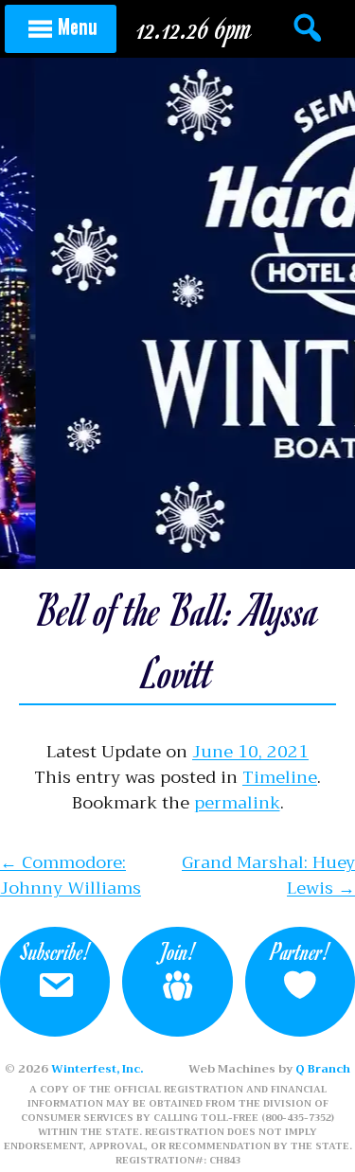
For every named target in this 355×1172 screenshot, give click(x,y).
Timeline (279, 777)
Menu (78, 25)
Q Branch (322, 1068)
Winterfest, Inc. (97, 1068)
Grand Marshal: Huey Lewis (268, 875)
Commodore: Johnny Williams (70, 875)
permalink (237, 803)
